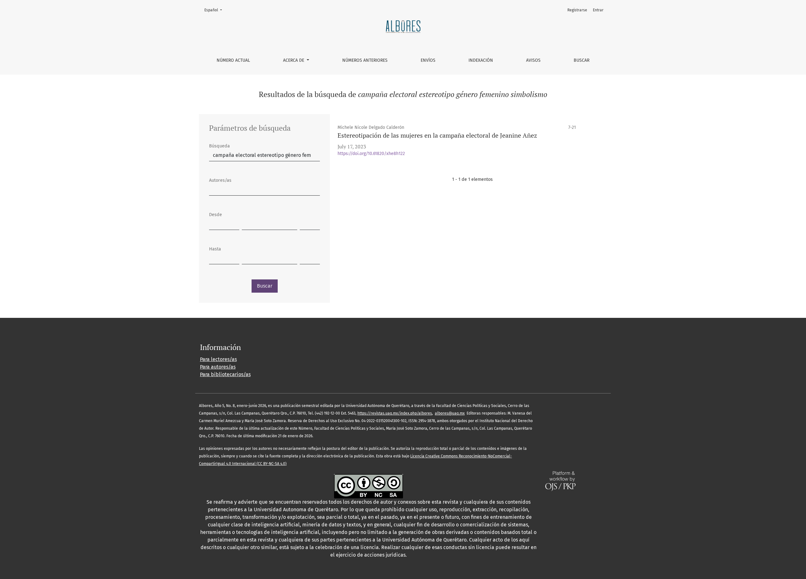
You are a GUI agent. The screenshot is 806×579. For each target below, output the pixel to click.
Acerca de (294, 60)
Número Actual (233, 60)
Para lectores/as (218, 359)
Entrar (598, 10)
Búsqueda (219, 146)
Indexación (480, 60)
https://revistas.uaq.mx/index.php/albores (394, 413)
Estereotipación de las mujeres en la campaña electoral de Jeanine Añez (437, 135)
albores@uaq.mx (450, 413)
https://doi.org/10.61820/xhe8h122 (371, 153)
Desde (215, 214)
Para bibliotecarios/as (225, 374)
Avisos (533, 60)
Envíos (428, 60)
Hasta (215, 249)
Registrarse (577, 10)
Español (215, 10)
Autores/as (220, 180)
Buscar (581, 60)
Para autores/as (218, 367)
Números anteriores (365, 60)
